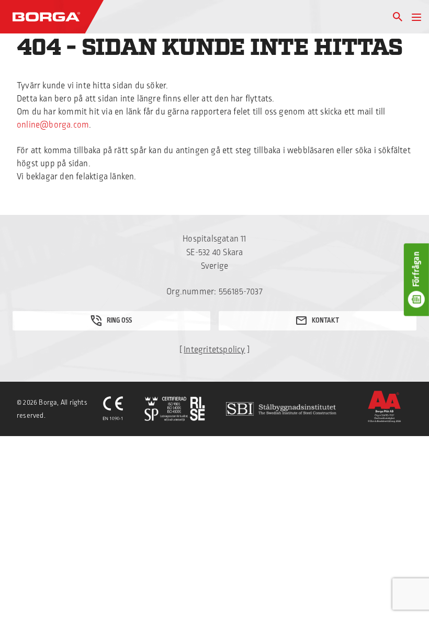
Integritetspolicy (214, 350)
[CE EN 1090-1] (113, 409)
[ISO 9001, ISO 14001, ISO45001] (174, 409)
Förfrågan (416, 269)
